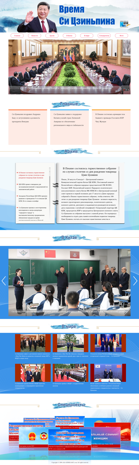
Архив (52, 36)
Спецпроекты (104, 36)
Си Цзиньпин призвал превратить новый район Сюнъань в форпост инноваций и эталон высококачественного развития (70, 311)
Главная (17, 36)
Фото (122, 36)
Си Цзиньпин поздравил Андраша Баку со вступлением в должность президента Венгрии (26, 118)
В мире (86, 36)
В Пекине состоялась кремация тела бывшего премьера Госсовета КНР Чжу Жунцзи (110, 118)
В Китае (69, 36)
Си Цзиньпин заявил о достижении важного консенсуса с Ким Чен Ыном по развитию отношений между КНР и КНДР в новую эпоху (32, 356)
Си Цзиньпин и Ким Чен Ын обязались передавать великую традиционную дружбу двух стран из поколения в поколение (70, 356)
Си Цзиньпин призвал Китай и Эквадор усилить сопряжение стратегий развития (69, 88)
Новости (34, 36)
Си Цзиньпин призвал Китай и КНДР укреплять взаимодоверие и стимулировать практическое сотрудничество (30, 386)
